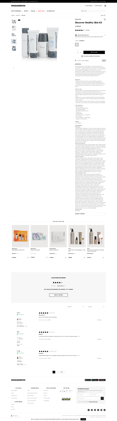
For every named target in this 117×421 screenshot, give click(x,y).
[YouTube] (102, 410)
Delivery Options (30, 395)
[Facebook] (89, 410)
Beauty (13, 15)
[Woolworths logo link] (18, 5)
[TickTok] (105, 410)
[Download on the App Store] (88, 380)
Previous (14, 236)
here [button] (78, 419)
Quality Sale (41, 11)
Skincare (18, 15)
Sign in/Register (14, 390)
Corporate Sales (30, 403)
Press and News (47, 398)
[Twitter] (92, 410)
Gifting (26, 11)
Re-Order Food (51, 11)
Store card (63, 391)
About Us (45, 393)
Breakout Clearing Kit (35, 249)
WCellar (33, 11)
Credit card (67, 391)
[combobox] (94, 11)
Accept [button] (83, 419)
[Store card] (60, 391)
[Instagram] (98, 410)
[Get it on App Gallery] (102, 380)
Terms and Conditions (31, 400)
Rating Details (60, 285)
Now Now (13, 409)
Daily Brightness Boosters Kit (18, 249)
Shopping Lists (14, 395)
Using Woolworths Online (32, 393)
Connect (12, 404)
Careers (45, 395)
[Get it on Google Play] (95, 380)
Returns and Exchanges (32, 398)
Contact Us (46, 390)
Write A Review (58, 295)
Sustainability (46, 400)
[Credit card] (64, 391)
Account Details (14, 398)
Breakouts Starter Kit (54, 249)
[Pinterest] (95, 410)
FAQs (28, 390)
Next (100, 236)
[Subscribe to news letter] (102, 398)
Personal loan (71, 391)
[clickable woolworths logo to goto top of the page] (18, 380)
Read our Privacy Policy (93, 401)
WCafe (12, 406)
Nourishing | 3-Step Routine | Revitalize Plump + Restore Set (95, 250)
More (26, 326)
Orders (12, 393)
